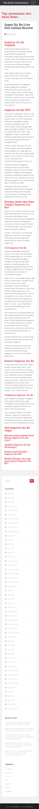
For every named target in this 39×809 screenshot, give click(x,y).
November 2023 (13, 624)
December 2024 (13, 569)
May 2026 (10, 498)
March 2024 (11, 607)
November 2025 (13, 523)
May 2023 (10, 649)
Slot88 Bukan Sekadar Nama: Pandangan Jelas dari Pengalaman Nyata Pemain (19, 730)
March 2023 (11, 658)
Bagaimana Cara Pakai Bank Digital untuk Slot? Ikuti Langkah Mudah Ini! (17, 723)
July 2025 (10, 540)
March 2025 (11, 557)
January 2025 (11, 565)
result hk (8, 784)
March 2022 (11, 704)
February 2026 (12, 510)
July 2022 (10, 692)
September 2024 (13, 582)
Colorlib (15, 807)
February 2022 (12, 708)
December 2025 (13, 519)
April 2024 (10, 603)
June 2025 (10, 544)
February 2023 (12, 662)
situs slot (8, 776)
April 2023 (10, 654)
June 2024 (10, 595)
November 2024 (13, 574)
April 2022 (10, 700)
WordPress (29, 807)
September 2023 (13, 633)
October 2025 (12, 527)
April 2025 (10, 552)
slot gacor (8, 769)
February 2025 (12, 561)
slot (6, 780)
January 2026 (11, 515)
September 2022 (13, 683)
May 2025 (10, 548)
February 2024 (12, 612)
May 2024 (10, 599)
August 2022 (11, 687)
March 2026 (11, 506)
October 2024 (12, 578)
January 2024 (11, 616)
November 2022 (13, 675)
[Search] (32, 481)
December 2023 (13, 620)
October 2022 (12, 679)
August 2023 (11, 637)
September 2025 (13, 531)
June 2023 (10, 645)
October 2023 (12, 628)
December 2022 (13, 671)
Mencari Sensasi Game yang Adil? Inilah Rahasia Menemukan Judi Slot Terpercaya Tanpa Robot (18, 753)
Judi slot (8, 787)
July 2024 (10, 590)
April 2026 (10, 502)
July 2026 (10, 493)
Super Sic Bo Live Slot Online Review (18, 26)
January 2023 (11, 666)
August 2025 (11, 536)
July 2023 (10, 641)
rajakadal (8, 791)
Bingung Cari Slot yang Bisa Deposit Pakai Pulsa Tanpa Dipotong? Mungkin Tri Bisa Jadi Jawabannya (18, 745)
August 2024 (11, 586)
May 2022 (10, 696)
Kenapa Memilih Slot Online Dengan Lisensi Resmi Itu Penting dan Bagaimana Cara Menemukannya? (19, 737)
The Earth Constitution (16, 2)
